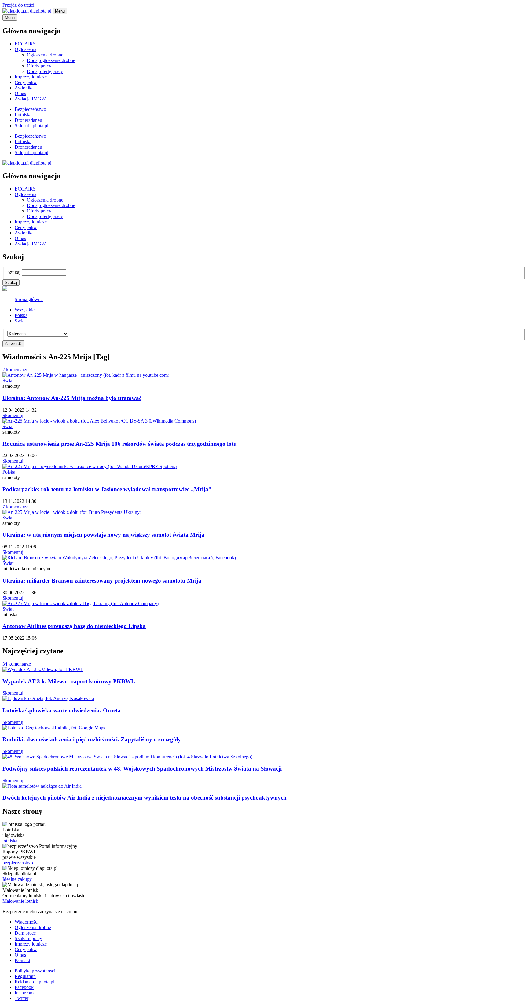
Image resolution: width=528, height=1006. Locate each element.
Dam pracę (25, 932)
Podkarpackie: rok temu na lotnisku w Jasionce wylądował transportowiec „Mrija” (106, 489)
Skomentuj (12, 415)
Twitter (21, 998)
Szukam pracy (28, 938)
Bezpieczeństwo (30, 109)
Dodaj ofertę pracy (45, 71)
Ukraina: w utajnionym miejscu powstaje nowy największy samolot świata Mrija (103, 535)
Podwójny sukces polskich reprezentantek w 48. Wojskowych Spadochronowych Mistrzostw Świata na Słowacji (142, 768)
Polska (21, 315)
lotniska (9, 840)
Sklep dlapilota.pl (31, 125)
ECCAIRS (25, 43)
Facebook (24, 987)
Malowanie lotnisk (20, 901)
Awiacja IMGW (30, 98)
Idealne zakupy (17, 879)
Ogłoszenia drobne (45, 54)
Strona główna (29, 299)
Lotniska (23, 114)
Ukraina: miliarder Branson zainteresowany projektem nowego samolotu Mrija (101, 580)
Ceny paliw (26, 82)
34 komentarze (16, 663)
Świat (20, 320)
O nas (20, 93)
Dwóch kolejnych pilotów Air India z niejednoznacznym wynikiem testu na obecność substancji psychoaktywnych (144, 797)
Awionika (24, 87)
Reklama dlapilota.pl (34, 981)
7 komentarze (15, 506)
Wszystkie (25, 309)
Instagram (24, 992)
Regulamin (25, 976)
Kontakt (22, 960)
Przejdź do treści (18, 5)
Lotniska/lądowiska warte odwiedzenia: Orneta (61, 710)
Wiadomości (26, 921)
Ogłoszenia (25, 49)
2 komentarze (15, 369)
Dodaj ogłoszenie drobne (51, 60)
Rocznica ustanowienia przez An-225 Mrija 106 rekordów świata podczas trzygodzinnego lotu (119, 444)
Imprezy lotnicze (31, 76)
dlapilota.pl (41, 10)
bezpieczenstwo (17, 862)
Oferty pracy (39, 65)
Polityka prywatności (35, 970)
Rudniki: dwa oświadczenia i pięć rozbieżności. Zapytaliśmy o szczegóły (91, 739)
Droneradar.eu (28, 120)
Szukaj (13, 272)
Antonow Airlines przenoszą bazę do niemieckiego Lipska (74, 626)
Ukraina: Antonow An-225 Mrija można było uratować (71, 398)
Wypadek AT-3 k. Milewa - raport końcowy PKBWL (68, 681)
